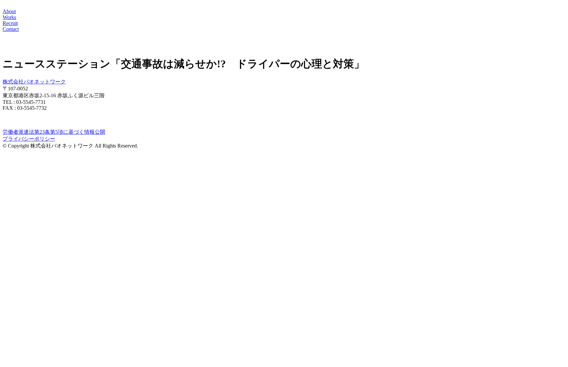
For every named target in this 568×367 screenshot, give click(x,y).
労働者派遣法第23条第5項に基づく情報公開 (54, 132)
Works (9, 17)
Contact (11, 29)
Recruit (10, 23)
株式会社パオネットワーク (34, 81)
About (9, 11)
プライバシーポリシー (29, 139)
